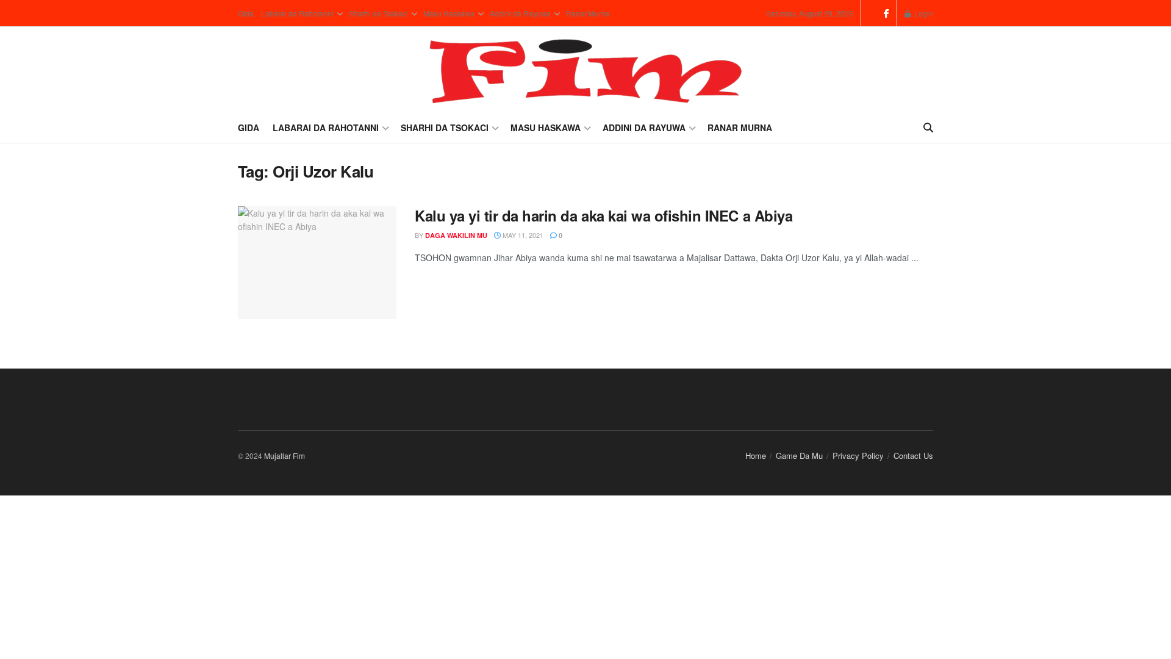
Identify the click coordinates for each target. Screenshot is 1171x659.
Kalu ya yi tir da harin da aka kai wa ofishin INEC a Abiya (603, 215)
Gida (246, 13)
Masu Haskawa (448, 13)
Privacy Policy (858, 455)
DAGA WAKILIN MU (456, 235)
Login (922, 13)
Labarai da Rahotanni (297, 13)
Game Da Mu (799, 455)
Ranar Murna (588, 13)
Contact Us (913, 455)
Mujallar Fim (284, 455)
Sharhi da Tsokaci (378, 13)
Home (755, 455)
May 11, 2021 (522, 235)
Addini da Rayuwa (520, 13)
